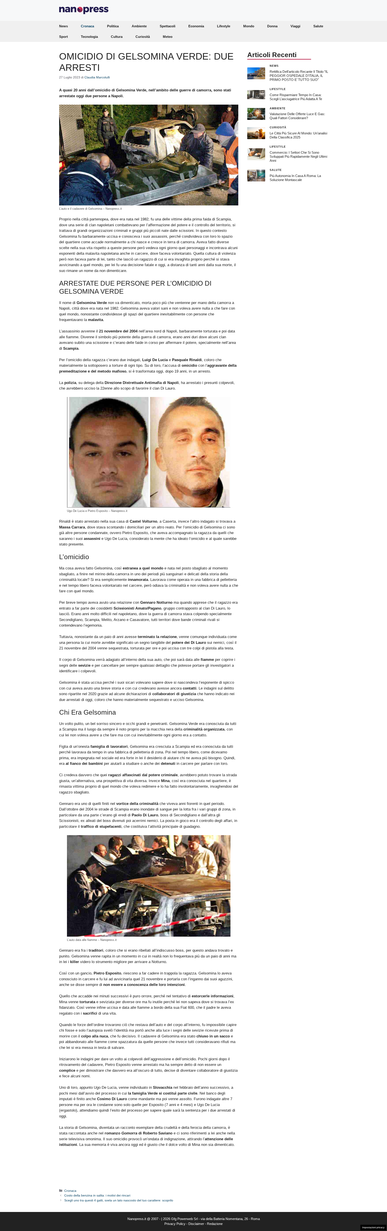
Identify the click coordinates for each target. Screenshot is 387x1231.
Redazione (215, 1224)
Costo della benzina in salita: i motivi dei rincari (97, 1195)
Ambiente (139, 26)
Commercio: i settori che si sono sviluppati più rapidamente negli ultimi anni (298, 156)
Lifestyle (223, 26)
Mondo (248, 26)
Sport (63, 37)
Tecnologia (89, 37)
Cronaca (87, 26)
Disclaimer (196, 1224)
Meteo (167, 37)
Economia (196, 26)
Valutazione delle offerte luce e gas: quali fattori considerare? (297, 116)
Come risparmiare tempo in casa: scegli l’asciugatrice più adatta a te (296, 97)
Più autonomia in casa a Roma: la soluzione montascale (295, 177)
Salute (318, 26)
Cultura (117, 37)
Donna (272, 26)
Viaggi (295, 26)
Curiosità (142, 37)
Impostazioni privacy (373, 1227)
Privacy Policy (174, 1224)
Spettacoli (167, 26)
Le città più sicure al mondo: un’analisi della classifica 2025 (298, 135)
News (63, 26)
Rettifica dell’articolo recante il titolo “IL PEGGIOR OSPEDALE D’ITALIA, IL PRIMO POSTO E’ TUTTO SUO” (299, 75)
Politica (113, 26)
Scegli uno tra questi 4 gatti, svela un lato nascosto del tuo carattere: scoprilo (118, 1200)
